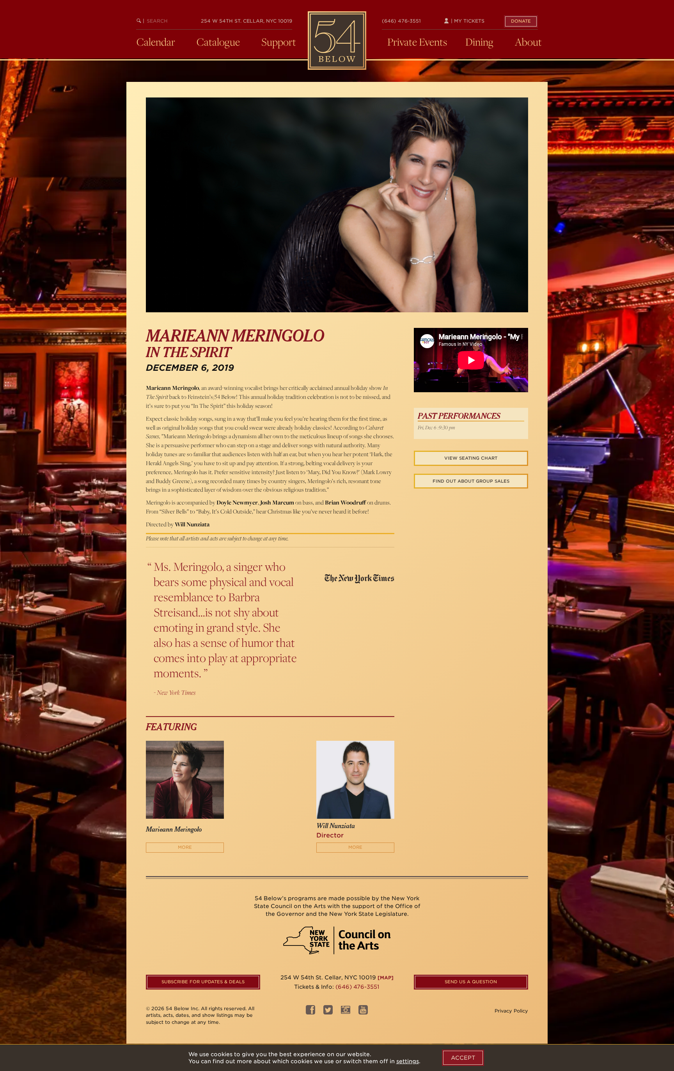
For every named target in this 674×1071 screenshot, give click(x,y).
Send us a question (471, 981)
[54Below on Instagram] (345, 1012)
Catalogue (218, 42)
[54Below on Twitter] (328, 1012)
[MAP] (386, 978)
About (528, 42)
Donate (521, 21)
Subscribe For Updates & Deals (203, 981)
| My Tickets (466, 21)
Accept (463, 1058)
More (185, 847)
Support (278, 42)
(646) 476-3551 (401, 21)
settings (407, 1061)
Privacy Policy (511, 1011)
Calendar (156, 42)
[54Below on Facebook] (310, 1012)
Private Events (417, 42)
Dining (479, 42)
